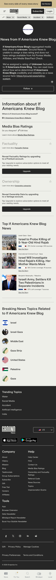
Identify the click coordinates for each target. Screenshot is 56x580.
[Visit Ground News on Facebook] (6, 536)
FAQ (30, 461)
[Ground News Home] (14, 11)
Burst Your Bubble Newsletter (14, 521)
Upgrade (26, 171)
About (4, 457)
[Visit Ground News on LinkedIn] (28, 536)
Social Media (22, 17)
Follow (26, 88)
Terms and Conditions (33, 555)
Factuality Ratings (21, 148)
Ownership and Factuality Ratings (38, 473)
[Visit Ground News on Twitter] (13, 536)
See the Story (23, 249)
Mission (5, 465)
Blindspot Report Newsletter (14, 518)
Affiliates (5, 495)
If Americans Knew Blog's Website (17, 118)
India (4, 414)
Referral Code (34, 479)
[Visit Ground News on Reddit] (36, 536)
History (5, 461)
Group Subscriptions (10, 476)
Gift (3, 483)
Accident (36, 17)
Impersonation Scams (37, 490)
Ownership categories (23, 186)
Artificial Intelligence (12, 409)
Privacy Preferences (11, 555)
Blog (4, 468)
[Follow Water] (13, 17)
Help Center (33, 457)
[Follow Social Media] (29, 17)
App (4, 506)
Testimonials (7, 472)
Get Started (46, 4)
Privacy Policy (14, 547)
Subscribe (38, 11)
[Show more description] (28, 81)
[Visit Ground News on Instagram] (20, 535)
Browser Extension (10, 510)
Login (49, 11)
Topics (30, 486)
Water (9, 17)
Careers (5, 491)
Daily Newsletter (8, 514)
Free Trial (6, 487)
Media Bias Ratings (26, 135)
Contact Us (32, 465)
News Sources (34, 482)
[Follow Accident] (42, 17)
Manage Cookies (31, 547)
